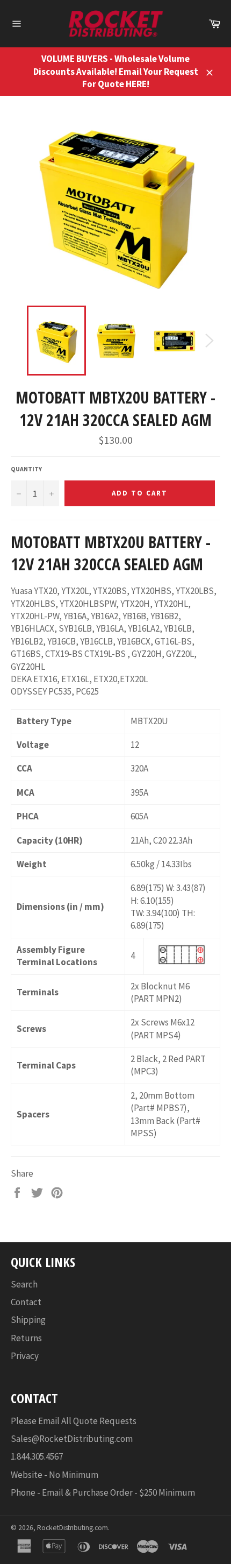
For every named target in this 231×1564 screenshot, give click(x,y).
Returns (26, 1338)
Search (24, 1284)
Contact (26, 1302)
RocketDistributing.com (72, 1527)
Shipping (28, 1320)
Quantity (26, 469)
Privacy (25, 1356)
